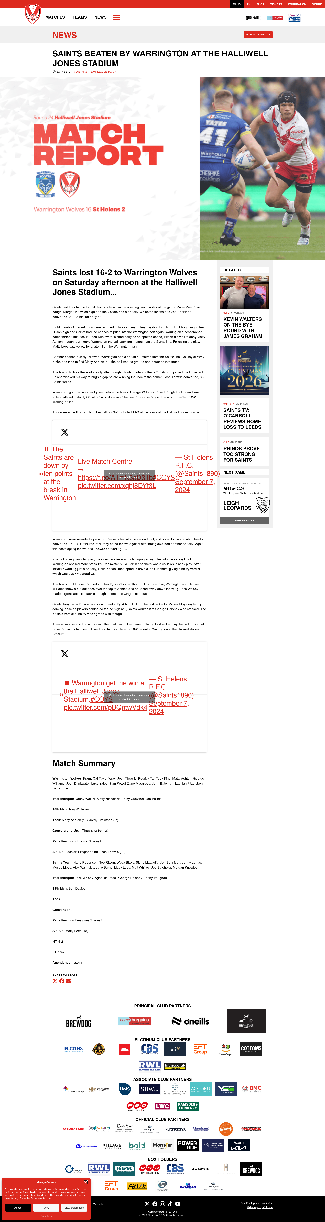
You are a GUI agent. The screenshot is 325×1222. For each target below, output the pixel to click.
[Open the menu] (116, 18)
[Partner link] (78, 1021)
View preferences (74, 1207)
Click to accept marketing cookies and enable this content (129, 475)
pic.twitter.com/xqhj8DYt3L (117, 485)
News (100, 17)
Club (237, 4)
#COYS (164, 477)
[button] (85, 1182)
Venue (317, 4)
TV (248, 4)
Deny (46, 1207)
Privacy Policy (46, 1215)
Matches (55, 17)
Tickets (276, 4)
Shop (260, 4)
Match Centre (244, 520)
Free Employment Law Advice (257, 1203)
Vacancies (98, 1204)
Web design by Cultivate (260, 1207)
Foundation (297, 4)
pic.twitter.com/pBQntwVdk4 (105, 707)
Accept (18, 1207)
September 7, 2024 (195, 485)
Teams (80, 17)
